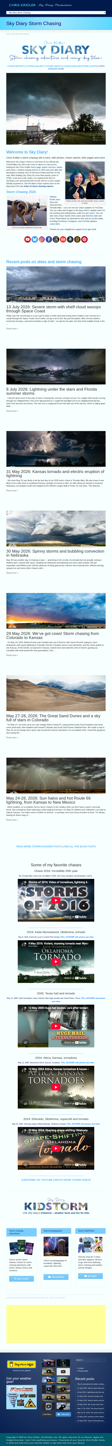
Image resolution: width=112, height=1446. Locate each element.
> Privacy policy (82, 1371)
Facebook (62, 221)
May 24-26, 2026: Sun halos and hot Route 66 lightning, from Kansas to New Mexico (48, 800)
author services (49, 167)
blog (80, 210)
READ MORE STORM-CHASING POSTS (39, 846)
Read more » (12, 328)
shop (88, 1257)
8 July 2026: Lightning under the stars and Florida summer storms (51, 391)
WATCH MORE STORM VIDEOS (72, 1180)
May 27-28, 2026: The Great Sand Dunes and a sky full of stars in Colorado (53, 718)
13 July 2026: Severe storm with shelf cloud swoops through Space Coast (53, 309)
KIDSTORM (83, 66)
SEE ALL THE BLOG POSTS (80, 846)
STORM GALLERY (35, 66)
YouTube (99, 207)
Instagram (72, 221)
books (59, 167)
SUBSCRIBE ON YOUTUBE (36, 1180)
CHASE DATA (69, 66)
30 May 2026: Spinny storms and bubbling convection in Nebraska (55, 553)
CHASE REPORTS (16, 66)
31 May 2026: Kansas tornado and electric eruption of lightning (55, 473)
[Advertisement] (56, 1324)
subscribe (54, 224)
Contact (81, 1368)
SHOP (93, 66)
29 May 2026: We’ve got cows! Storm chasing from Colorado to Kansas (52, 635)
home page (36, 167)
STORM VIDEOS (54, 66)
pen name (90, 213)
